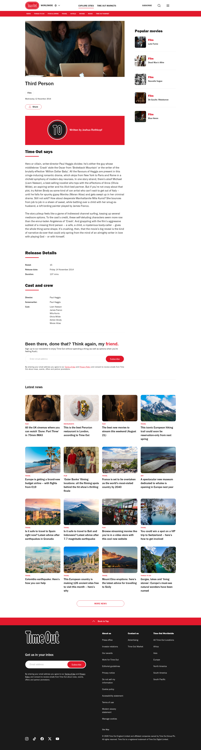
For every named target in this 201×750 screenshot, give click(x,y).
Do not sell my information (108, 681)
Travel (64, 14)
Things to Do (39, 14)
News (28, 14)
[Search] (159, 5)
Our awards (107, 653)
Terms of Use (70, 367)
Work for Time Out (110, 660)
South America (160, 673)
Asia (155, 653)
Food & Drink (53, 14)
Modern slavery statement (109, 711)
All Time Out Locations (163, 640)
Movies (82, 14)
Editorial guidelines (111, 666)
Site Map (105, 730)
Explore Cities (86, 6)
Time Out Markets (106, 6)
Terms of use (108, 703)
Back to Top (103, 621)
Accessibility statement (112, 696)
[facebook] (42, 738)
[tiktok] (34, 738)
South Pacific (159, 680)
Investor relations (110, 647)
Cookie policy (108, 689)
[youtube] (57, 738)
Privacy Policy (85, 367)
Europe (156, 660)
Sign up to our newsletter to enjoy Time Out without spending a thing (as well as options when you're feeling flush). (71, 350)
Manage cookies (109, 719)
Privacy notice (108, 673)
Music (90, 14)
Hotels (73, 14)
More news (100, 604)
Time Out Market (102, 14)
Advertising (133, 640)
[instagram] (26, 738)
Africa (156, 647)
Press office (107, 640)
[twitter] (49, 738)
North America (160, 666)
